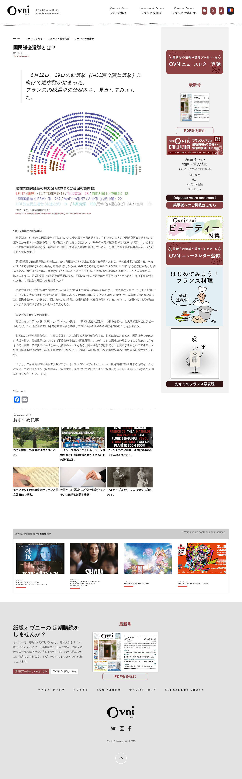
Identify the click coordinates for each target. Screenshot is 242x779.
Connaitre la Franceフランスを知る (151, 10)
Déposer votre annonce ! (194, 198)
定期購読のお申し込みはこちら (31, 671)
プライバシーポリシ (143, 690)
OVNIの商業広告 (109, 690)
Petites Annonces (195, 164)
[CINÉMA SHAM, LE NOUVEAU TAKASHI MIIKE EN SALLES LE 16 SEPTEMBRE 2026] (86, 590)
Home (17, 38)
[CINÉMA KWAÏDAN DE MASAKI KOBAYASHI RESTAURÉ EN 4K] (32, 590)
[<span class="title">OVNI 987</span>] (194, 107)
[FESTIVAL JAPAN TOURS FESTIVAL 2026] (193, 590)
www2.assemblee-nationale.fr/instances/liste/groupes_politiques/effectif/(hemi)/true (53, 213)
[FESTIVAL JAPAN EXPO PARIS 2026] (136, 590)
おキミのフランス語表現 (195, 384)
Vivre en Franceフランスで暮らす (184, 10)
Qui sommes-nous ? (184, 690)
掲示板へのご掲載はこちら (194, 205)
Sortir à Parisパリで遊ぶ (119, 10)
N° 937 (18, 53)
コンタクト (80, 690)
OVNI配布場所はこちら (64, 671)
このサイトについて (51, 690)
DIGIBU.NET (45, 534)
